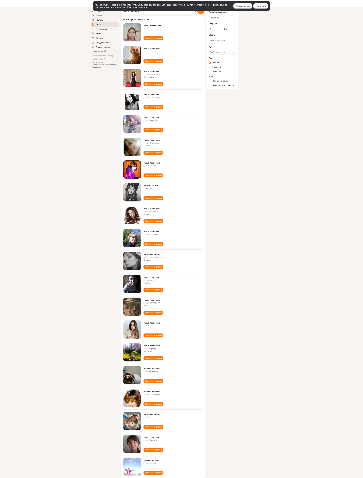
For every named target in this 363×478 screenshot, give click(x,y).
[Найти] (200, 11)
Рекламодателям (99, 56)
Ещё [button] (102, 59)
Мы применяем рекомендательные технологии (104, 64)
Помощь (110, 56)
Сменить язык (97, 51)
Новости (95, 59)
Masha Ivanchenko (152, 25)
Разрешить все (243, 6)
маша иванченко (151, 185)
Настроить (261, 6)
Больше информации (137, 7)
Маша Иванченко (151, 48)
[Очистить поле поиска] (195, 11)
